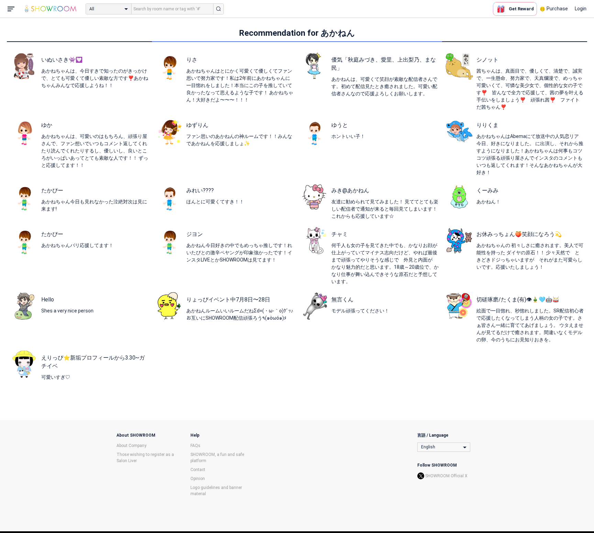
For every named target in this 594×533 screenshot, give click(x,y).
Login (580, 8)
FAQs (195, 445)
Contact (197, 469)
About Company (131, 445)
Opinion (197, 478)
